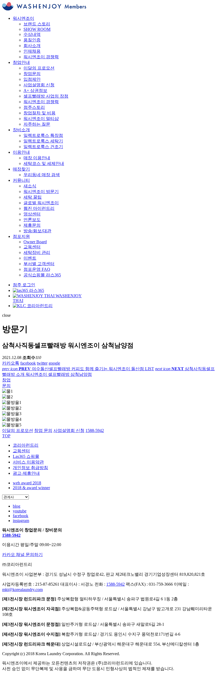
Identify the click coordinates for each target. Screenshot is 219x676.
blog (16, 506)
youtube (19, 511)
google (54, 363)
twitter (42, 363)
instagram (21, 520)
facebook (28, 363)
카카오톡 (10, 363)
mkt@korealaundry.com (22, 589)
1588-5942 (11, 535)
